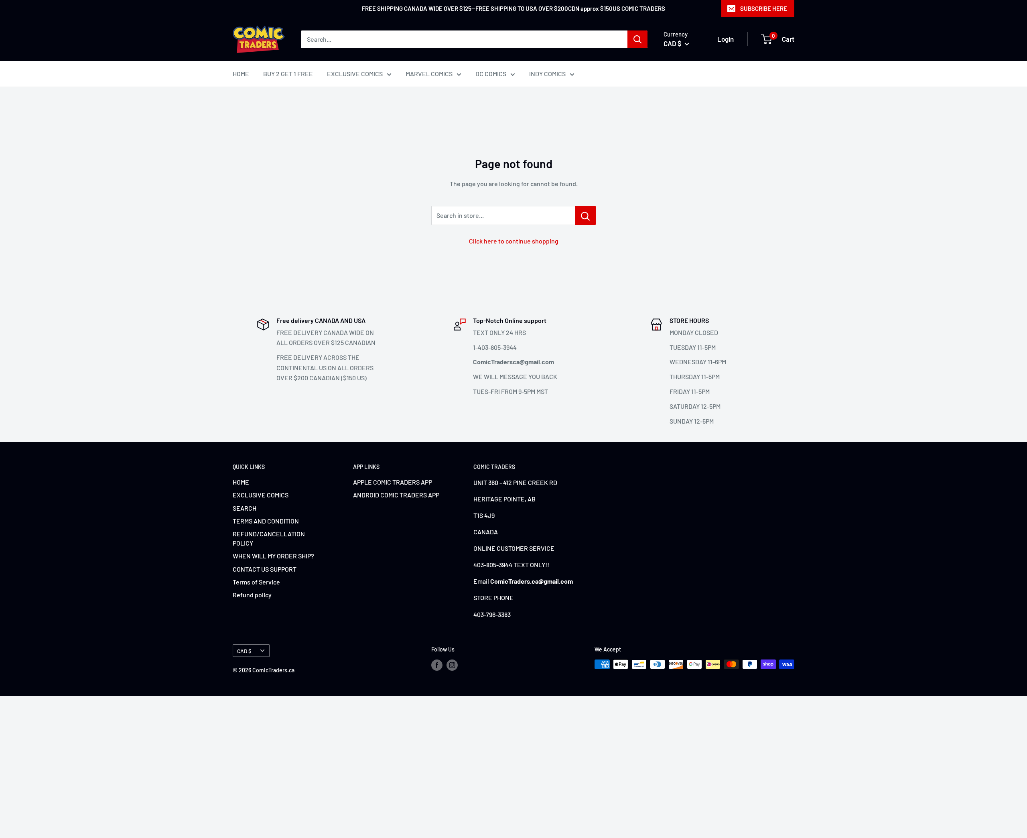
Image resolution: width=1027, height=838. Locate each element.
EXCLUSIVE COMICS (355, 73)
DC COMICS (490, 73)
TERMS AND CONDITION (266, 521)
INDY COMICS (547, 73)
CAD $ (244, 650)
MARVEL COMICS (429, 73)
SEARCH (244, 508)
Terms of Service (256, 582)
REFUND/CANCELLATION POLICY (269, 538)
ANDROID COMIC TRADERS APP (396, 495)
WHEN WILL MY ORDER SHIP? (273, 556)
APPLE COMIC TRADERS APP (392, 482)
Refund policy (252, 595)
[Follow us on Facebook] (436, 665)
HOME (241, 73)
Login (725, 39)
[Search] (637, 39)
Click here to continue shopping (513, 241)
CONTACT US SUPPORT (264, 569)
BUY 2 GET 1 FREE (288, 73)
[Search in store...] (585, 215)
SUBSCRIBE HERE (763, 8)
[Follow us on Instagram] (452, 665)
